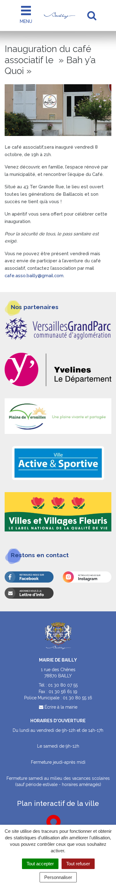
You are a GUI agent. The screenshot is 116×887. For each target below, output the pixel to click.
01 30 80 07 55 (63, 685)
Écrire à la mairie (60, 707)
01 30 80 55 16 (77, 697)
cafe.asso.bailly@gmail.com (34, 275)
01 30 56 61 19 (63, 691)
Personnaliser (58, 877)
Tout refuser (78, 863)
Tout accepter (40, 863)
